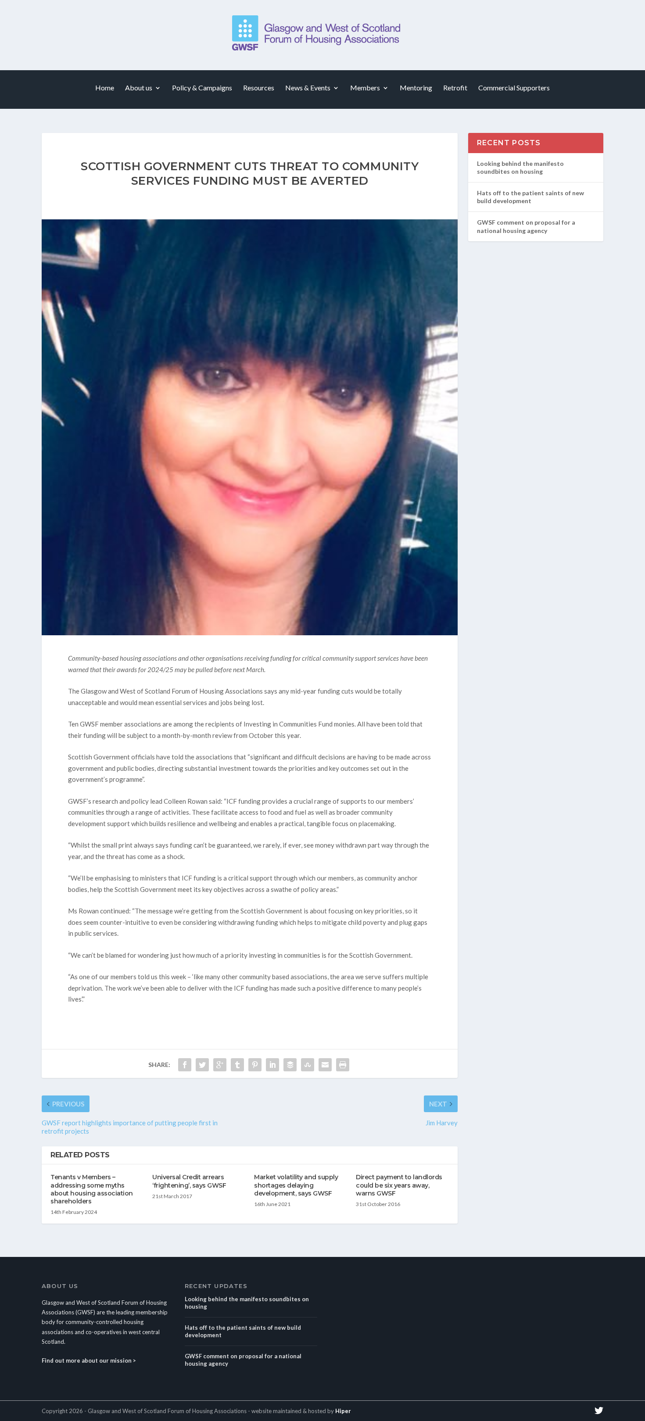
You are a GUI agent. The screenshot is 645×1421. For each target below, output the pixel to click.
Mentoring (416, 88)
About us (138, 88)
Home (104, 88)
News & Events (307, 88)
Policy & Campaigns (202, 88)
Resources (258, 88)
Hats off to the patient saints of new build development (530, 196)
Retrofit (455, 88)
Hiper (343, 1410)
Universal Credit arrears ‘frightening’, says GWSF (189, 1181)
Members (365, 88)
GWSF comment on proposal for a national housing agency (526, 226)
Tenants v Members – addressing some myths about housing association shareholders (91, 1189)
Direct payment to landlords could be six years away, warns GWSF (399, 1185)
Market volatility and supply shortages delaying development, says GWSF (296, 1185)
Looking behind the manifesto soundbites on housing (520, 167)
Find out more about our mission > (89, 1360)
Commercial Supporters (514, 88)
